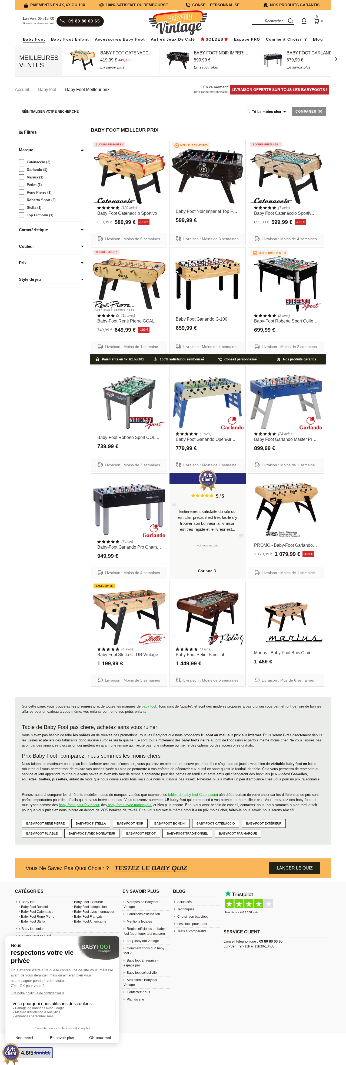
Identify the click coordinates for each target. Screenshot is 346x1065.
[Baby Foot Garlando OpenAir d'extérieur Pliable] (207, 402)
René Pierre (39, 192)
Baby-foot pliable (42, 833)
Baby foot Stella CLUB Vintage (127, 654)
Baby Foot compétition (90, 907)
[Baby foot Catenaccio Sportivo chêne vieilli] (285, 176)
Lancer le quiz (295, 868)
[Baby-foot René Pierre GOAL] (129, 284)
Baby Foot (34, 39)
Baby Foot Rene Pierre (38, 917)
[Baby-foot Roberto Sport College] (285, 284)
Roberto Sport (41, 200)
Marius (35, 177)
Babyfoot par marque (238, 833)
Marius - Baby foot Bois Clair (282, 652)
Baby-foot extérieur (263, 823)
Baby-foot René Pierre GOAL (126, 321)
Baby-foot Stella (91, 823)
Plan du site (135, 999)
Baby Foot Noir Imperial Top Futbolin (207, 211)
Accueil (22, 89)
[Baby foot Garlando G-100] (207, 284)
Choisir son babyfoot (192, 917)
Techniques (185, 909)
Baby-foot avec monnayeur (92, 833)
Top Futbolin (40, 215)
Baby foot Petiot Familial (200, 654)
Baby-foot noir (130, 823)
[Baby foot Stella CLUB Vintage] (129, 618)
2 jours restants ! (109, 144)
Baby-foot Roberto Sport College (286, 321)
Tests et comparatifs (191, 931)
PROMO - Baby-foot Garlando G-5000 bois (286, 545)
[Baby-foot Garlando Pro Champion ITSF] (129, 510)
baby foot (149, 706)
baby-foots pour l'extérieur (79, 805)
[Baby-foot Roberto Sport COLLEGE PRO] (129, 402)
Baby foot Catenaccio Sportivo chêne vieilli (286, 213)
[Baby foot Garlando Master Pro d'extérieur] (285, 402)
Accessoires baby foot (120, 39)
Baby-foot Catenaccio (216, 823)
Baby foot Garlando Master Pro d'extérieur (286, 439)
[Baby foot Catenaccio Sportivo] (129, 176)
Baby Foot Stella (33, 921)
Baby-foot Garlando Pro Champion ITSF (129, 547)
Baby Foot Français (88, 917)
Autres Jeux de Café (173, 39)
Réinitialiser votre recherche (50, 111)
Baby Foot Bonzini (34, 907)
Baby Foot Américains (90, 921)
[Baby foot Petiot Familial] (207, 618)
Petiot (34, 185)
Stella (34, 207)
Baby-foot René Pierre (45, 823)
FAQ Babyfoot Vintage (142, 941)
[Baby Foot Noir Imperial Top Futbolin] (207, 176)
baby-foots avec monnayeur (129, 805)
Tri (266, 111)
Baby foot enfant (70, 39)
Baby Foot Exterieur (88, 902)
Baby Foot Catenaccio (37, 912)
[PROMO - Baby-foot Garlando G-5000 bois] (285, 510)
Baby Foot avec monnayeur (94, 912)
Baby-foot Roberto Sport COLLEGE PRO (129, 437)
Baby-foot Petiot (141, 833)
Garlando (37, 169)
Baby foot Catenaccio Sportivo (127, 213)
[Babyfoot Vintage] (177, 23)
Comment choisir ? (286, 39)
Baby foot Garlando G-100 (201, 319)
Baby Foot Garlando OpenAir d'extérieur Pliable (207, 439)
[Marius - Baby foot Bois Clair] (285, 618)
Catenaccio (38, 162)
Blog (318, 39)
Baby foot (28, 902)
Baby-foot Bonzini (169, 823)
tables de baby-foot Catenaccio (192, 795)
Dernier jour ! (106, 252)
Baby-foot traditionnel (187, 833)
